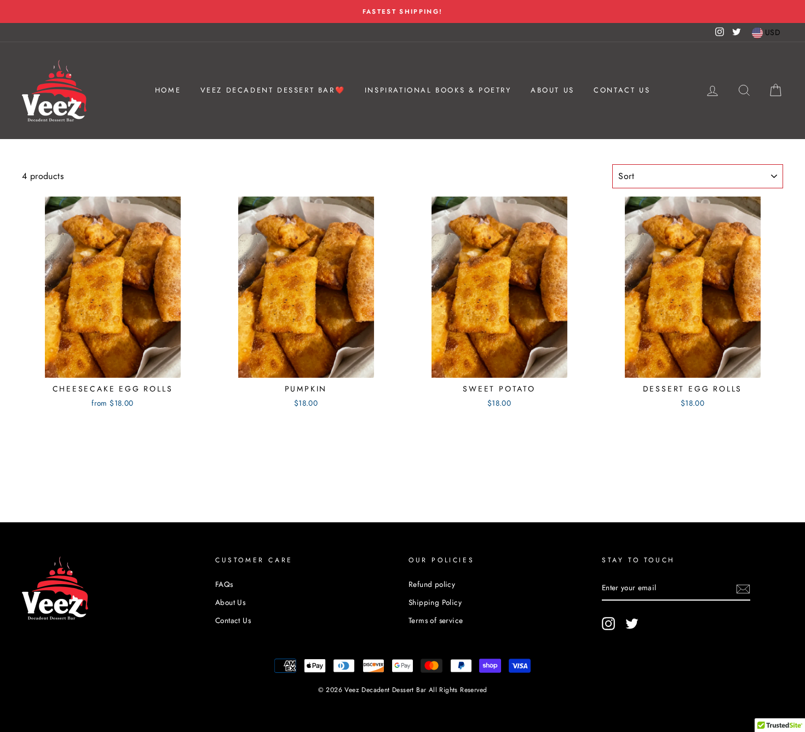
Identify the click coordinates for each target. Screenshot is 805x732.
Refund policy (432, 584)
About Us (552, 90)
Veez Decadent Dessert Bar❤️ (273, 90)
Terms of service (436, 620)
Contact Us (622, 90)
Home (168, 90)
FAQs (224, 584)
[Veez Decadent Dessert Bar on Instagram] (608, 623)
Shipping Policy (435, 602)
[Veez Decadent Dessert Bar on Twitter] (632, 623)
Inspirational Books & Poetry (438, 90)
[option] (402, 11)
